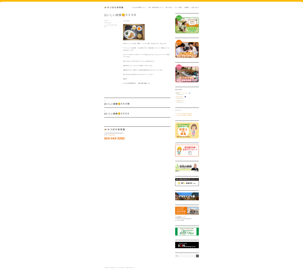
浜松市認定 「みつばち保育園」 (117, 267)
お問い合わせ (195, 7)
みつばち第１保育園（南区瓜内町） (184, 113)
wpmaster (106, 20)
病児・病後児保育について (155, 7)
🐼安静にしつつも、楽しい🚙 (183, 92)
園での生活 (169, 7)
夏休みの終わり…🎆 (181, 96)
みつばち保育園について (139, 7)
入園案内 (186, 7)
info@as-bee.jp (111, 134)
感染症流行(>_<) (180, 100)
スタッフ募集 (178, 7)
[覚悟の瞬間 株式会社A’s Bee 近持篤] (187, 167)
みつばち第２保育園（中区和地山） (184, 115)
